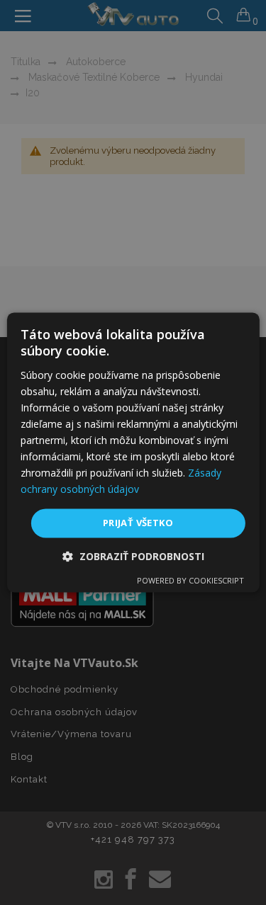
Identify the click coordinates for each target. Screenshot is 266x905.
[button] (133, 557)
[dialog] (132, 452)
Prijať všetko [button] (138, 522)
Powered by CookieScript (190, 581)
